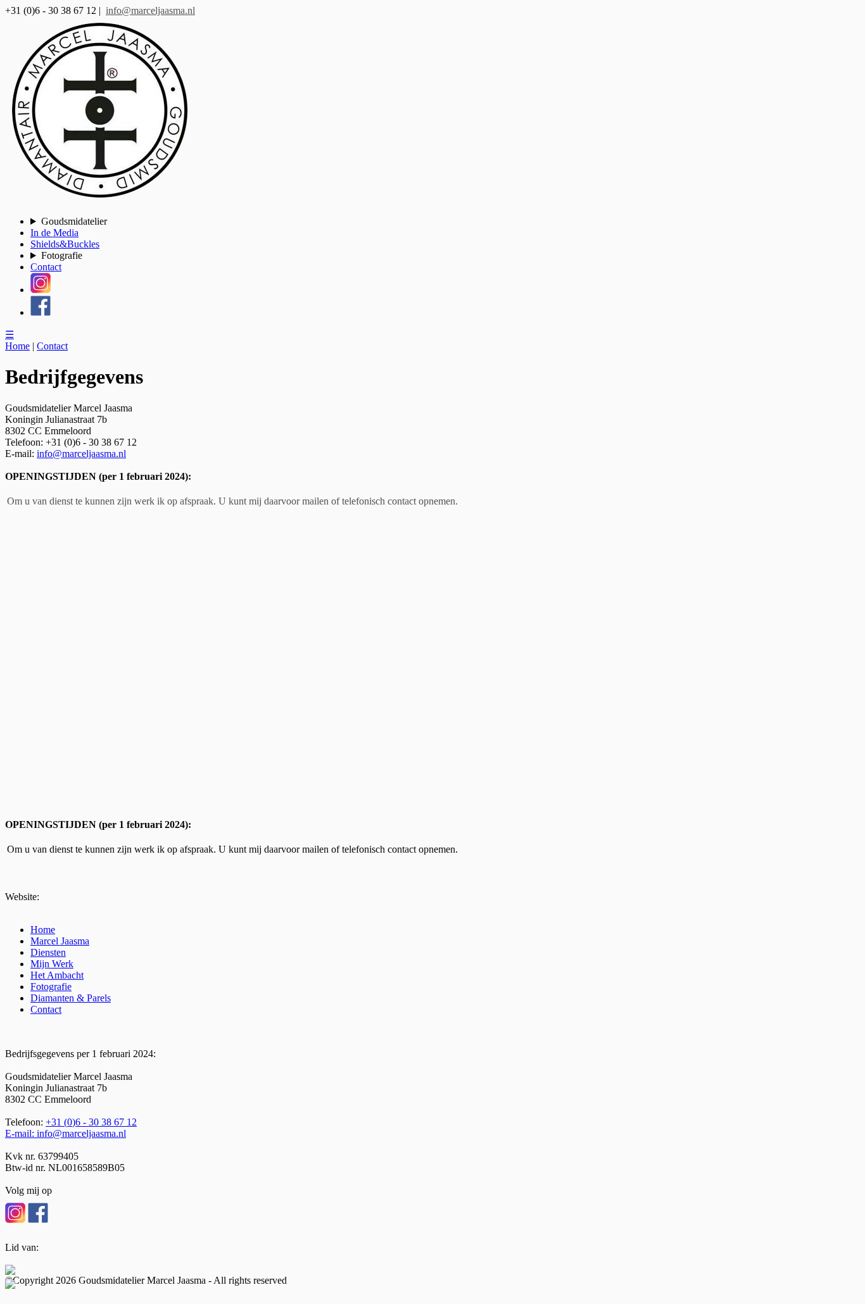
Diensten (48, 952)
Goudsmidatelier (74, 221)
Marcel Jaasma (59, 941)
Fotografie (61, 255)
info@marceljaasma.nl (150, 10)
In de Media (54, 232)
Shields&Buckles (64, 244)
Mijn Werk (51, 963)
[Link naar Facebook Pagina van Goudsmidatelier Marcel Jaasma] (38, 1213)
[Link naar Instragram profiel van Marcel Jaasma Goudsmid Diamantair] (40, 289)
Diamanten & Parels (70, 998)
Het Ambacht (57, 975)
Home (17, 346)
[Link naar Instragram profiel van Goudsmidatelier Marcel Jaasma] (16, 1213)
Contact (45, 266)
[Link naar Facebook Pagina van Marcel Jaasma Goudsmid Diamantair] (40, 312)
